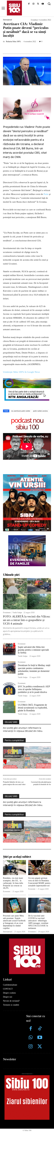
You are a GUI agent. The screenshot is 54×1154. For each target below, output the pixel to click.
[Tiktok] (39, 1028)
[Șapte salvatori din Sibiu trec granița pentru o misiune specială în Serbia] (9, 649)
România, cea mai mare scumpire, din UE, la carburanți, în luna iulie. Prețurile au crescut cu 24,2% (13, 883)
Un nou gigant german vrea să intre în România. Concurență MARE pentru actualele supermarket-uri (39, 882)
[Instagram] (33, 4)
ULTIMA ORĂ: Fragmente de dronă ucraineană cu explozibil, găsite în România (32, 708)
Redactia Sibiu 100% (13, 41)
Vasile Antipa (17, 612)
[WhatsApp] (36, 48)
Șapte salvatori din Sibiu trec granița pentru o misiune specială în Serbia (33, 650)
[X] (38, 4)
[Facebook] (29, 4)
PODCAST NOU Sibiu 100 (27, 423)
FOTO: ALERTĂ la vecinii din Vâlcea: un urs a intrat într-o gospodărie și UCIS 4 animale (26, 620)
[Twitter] (39, 1046)
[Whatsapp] (30, 1037)
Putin (46, 194)
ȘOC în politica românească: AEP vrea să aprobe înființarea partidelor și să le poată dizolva (34, 689)
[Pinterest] (29, 48)
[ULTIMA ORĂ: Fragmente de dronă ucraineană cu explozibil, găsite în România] (9, 707)
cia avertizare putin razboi (20, 411)
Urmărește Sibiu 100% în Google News (21, 372)
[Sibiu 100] (14, 8)
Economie (6, 891)
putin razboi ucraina (40, 411)
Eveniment (6, 612)
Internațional (7, 20)
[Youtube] (42, 4)
